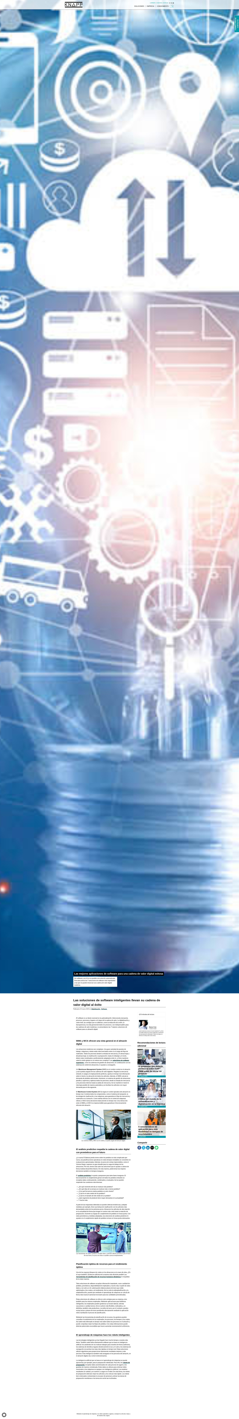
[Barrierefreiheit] (169, 3)
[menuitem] (152, 3)
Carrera (153, 3)
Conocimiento (163, 6)
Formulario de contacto (237, 23)
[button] (4, 1415)
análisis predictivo (84, 1175)
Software (104, 1009)
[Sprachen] (173, 3)
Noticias (165, 3)
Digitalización (95, 1009)
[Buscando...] (172, 6)
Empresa (150, 6)
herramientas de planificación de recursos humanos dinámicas (98, 1277)
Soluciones (139, 6)
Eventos (159, 3)
